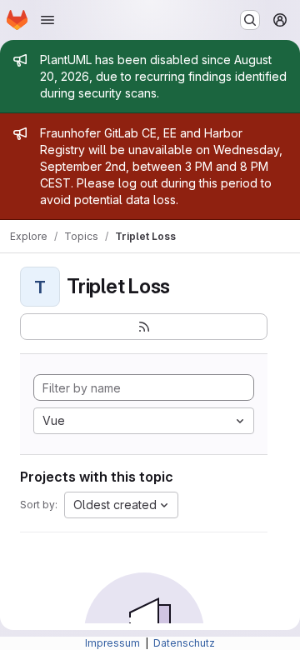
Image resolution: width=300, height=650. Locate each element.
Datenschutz (184, 643)
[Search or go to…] (250, 20)
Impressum (113, 643)
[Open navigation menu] (47, 20)
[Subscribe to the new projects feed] (144, 326)
